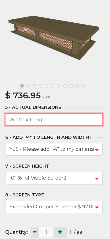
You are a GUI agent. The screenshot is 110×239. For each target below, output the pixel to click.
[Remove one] (35, 232)
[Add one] (60, 232)
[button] (12, 41)
